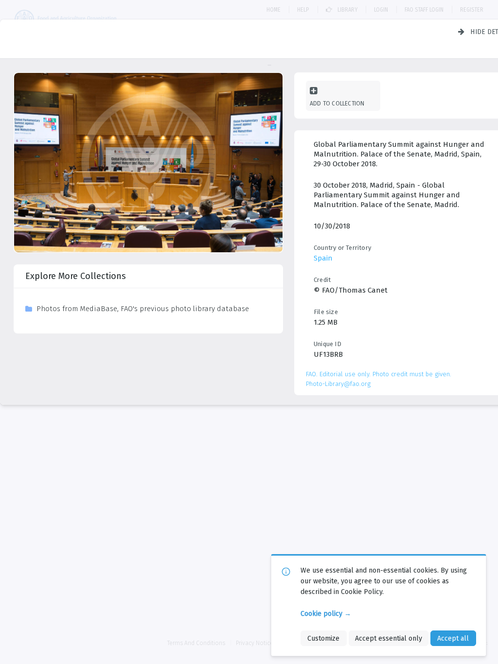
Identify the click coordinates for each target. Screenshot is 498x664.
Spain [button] (323, 258)
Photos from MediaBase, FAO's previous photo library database (142, 308)
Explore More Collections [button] (75, 276)
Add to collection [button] (337, 103)
